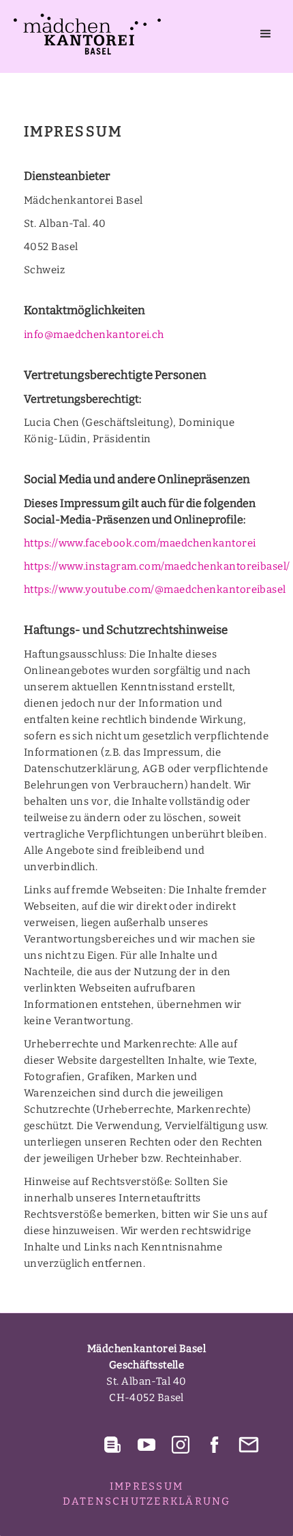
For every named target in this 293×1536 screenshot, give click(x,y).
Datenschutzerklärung (147, 1501)
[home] (84, 34)
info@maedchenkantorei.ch (94, 334)
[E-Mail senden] (248, 1444)
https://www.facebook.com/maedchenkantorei (140, 543)
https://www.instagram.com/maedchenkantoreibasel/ (157, 566)
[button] (265, 34)
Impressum (146, 1486)
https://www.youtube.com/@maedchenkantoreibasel (155, 589)
